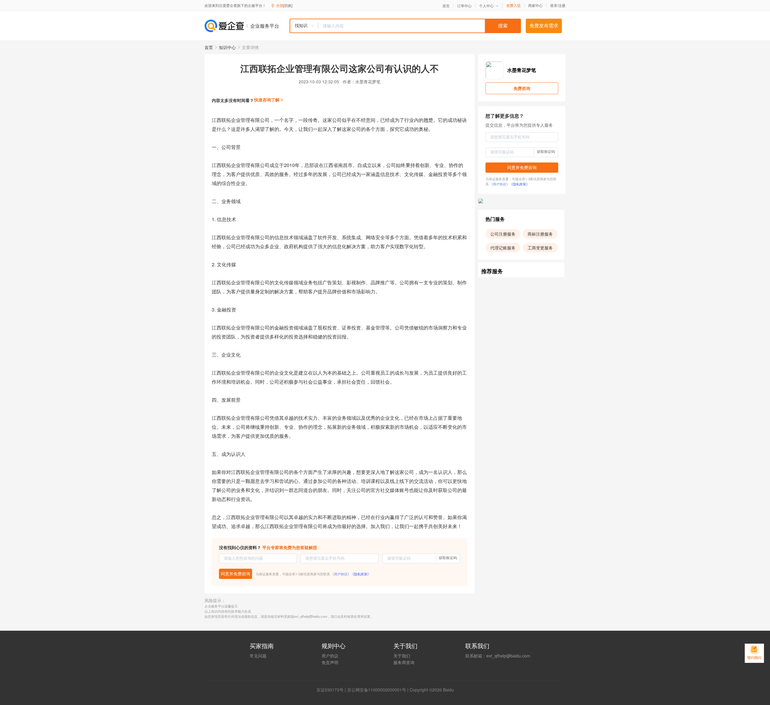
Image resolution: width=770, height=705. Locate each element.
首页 (446, 6)
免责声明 (330, 662)
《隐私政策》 (361, 573)
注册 (561, 5)
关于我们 (401, 656)
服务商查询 (403, 662)
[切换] (287, 5)
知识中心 (227, 47)
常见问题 (258, 656)
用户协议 (330, 656)
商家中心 (535, 5)
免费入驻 (513, 5)
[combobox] (405, 26)
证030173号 (332, 690)
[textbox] (419, 26)
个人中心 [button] (486, 5)
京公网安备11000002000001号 (376, 690)
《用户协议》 (341, 573)
